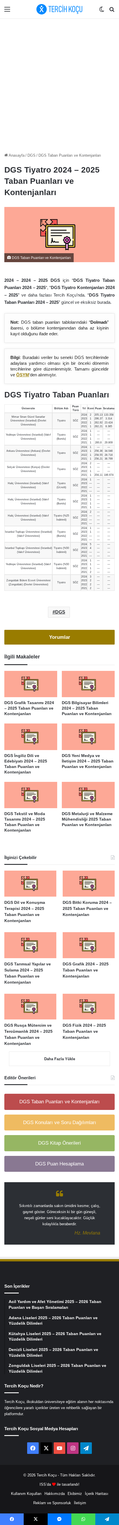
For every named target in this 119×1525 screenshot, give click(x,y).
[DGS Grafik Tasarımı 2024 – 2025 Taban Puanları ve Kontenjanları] (30, 684)
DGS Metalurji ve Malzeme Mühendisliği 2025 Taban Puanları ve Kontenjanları (87, 819)
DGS (31, 155)
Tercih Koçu (47, 1475)
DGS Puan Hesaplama (59, 1164)
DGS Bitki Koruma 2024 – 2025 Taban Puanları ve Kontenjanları (87, 908)
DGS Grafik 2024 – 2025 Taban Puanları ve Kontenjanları (86, 970)
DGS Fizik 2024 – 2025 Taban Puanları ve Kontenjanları (84, 1031)
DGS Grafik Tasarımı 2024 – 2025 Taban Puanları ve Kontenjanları (29, 708)
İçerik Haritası (96, 1493)
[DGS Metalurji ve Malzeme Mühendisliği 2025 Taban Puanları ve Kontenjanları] (88, 795)
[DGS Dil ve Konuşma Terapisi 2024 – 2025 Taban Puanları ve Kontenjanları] (30, 884)
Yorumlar (59, 637)
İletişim (80, 1503)
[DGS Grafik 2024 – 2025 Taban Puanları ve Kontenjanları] (89, 945)
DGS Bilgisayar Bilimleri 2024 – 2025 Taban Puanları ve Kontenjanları (86, 708)
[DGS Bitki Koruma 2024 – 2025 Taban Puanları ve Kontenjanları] (89, 884)
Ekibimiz (75, 1493)
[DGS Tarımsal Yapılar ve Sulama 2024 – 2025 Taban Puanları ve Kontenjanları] (30, 945)
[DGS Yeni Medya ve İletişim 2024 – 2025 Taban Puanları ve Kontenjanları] (88, 736)
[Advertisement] (59, 84)
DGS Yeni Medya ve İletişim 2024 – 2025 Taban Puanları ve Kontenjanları (88, 761)
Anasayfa (16, 155)
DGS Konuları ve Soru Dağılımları (59, 1122)
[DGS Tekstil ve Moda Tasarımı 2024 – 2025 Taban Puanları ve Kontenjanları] (30, 795)
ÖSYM (22, 374)
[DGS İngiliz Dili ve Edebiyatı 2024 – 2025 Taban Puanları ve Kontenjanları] (30, 736)
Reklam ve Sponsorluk (52, 1503)
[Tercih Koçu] (59, 9)
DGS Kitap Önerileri (59, 1143)
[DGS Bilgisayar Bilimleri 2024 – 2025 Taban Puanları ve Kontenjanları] (88, 684)
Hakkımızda (54, 1493)
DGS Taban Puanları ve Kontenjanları (69, 155)
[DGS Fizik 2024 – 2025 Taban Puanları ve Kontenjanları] (89, 1007)
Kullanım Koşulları (26, 1493)
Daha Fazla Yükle (59, 1059)
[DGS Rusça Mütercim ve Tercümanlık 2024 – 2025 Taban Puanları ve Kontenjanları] (30, 1007)
